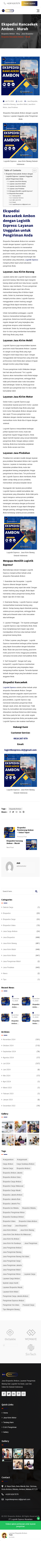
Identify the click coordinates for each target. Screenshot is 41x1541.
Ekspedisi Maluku (29, 1208)
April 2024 (7, 1082)
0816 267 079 (16, 200)
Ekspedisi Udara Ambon (28, 1221)
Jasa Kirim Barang (9, 104)
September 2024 (9, 1051)
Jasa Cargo (7, 1226)
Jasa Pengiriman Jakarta (12, 1265)
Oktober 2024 (8, 1046)
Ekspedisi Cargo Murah (12, 1190)
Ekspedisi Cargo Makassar (13, 1186)
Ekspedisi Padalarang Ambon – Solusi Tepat (25, 830)
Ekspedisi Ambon (15, 809)
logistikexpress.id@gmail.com (21, 204)
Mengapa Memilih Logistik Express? (21, 191)
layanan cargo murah (10, 1283)
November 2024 (9, 1039)
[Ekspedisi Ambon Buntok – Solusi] (26, 1017)
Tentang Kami (8, 1422)
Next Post (10, 847)
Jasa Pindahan (13, 107)
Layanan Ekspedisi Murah (12, 1287)
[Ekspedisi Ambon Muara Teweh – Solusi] (26, 1001)
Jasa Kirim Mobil (21, 104)
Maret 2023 (7, 1088)
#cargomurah (22, 1160)
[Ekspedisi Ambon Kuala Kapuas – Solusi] (5, 1001)
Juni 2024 (6, 1070)
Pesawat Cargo (28, 1305)
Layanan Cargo (29, 1274)
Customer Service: (18, 198)
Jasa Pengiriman (30, 1243)
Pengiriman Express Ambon (13, 1301)
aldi (21, 101)
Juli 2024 (6, 1063)
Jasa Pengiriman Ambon (12, 1248)
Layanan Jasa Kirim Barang (17, 181)
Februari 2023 (8, 1094)
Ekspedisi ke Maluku (11, 1208)
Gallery (6, 1432)
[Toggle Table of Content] (33, 171)
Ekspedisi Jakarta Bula (11, 1199)
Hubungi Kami (16, 196)
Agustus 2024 (8, 1058)
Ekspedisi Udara (9, 925)
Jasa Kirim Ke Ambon (11, 1239)
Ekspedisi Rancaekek (16, 193)
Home (5, 1413)
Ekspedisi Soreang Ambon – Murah (15, 842)
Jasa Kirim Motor (9, 955)
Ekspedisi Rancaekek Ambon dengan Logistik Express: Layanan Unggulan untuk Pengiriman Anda (19, 176)
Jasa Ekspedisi (32, 101)
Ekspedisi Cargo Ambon (12, 1182)
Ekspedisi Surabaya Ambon (13, 1217)
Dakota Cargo (8, 907)
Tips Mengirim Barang (11, 1309)
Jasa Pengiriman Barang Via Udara (16, 1256)
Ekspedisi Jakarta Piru (11, 1204)
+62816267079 (13, 3)
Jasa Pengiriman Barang (12, 1252)
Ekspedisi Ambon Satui (12, 1177)
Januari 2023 (8, 1100)
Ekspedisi (7, 913)
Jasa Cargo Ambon (10, 931)
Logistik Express (31, 260)
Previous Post (22, 837)
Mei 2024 (6, 1076)
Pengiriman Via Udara (11, 1305)
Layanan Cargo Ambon (11, 1279)
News (5, 973)
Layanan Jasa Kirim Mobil (17, 184)
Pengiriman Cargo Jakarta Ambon (15, 1296)
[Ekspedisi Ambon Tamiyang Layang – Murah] (5, 1017)
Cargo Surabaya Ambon (25, 1164)
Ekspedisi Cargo (9, 919)
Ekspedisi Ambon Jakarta (12, 1173)
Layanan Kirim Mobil (10, 1292)
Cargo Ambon (8, 1164)
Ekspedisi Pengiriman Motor (14, 1212)
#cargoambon (8, 1160)
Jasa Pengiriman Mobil (12, 961)
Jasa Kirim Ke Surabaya (12, 1243)
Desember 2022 (9, 1106)
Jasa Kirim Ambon (10, 1230)
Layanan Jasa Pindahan (16, 188)
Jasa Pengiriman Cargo (12, 1261)
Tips (4, 979)
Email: (14, 202)
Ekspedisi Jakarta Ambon (12, 1195)
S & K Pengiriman (10, 1427)
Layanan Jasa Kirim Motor (17, 186)
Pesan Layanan (29, 3)
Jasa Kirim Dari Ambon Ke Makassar (17, 1234)
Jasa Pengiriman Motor (12, 1274)
